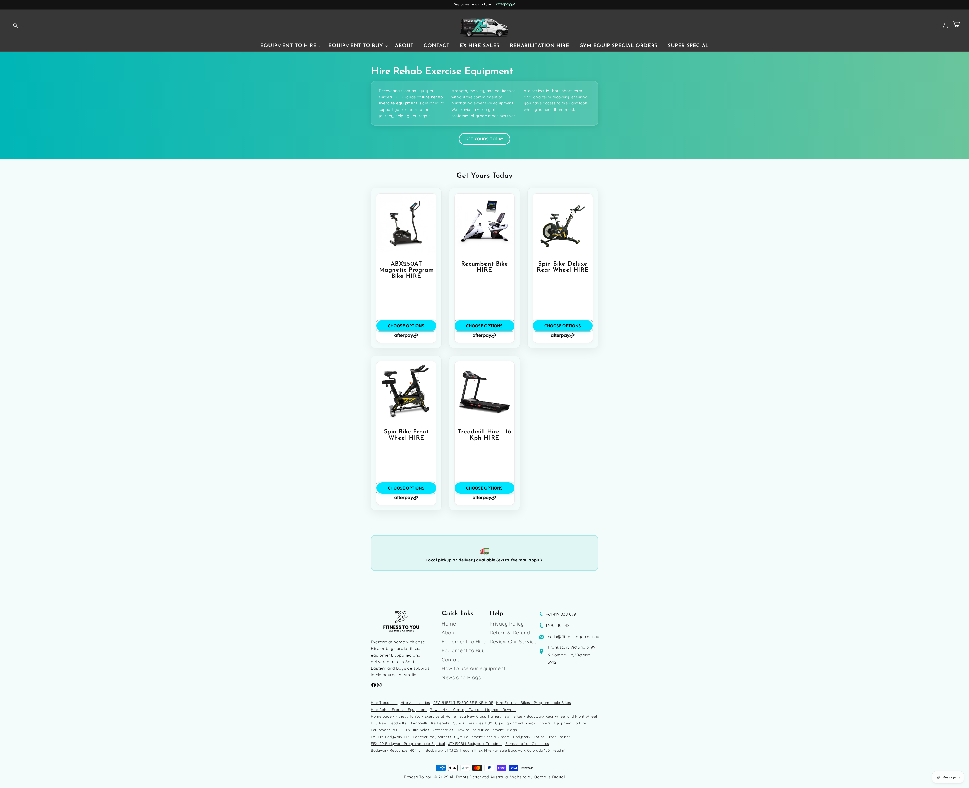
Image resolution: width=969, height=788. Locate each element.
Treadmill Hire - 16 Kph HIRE (484, 435)
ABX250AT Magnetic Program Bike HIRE (406, 270)
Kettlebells (440, 723)
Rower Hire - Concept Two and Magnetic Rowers (473, 709)
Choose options (406, 325)
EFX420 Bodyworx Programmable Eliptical (408, 743)
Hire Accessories (415, 702)
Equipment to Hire (464, 641)
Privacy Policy (507, 624)
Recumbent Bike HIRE (484, 267)
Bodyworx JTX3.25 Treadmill (451, 750)
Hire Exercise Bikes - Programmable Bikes (533, 702)
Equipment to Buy (463, 650)
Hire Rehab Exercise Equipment (399, 709)
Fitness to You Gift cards (527, 743)
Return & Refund (510, 632)
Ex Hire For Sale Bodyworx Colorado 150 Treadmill (523, 750)
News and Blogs (461, 677)
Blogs (512, 730)
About (449, 632)
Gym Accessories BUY (472, 723)
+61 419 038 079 (561, 614)
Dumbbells (418, 723)
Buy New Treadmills (388, 723)
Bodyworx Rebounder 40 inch (397, 750)
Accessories (442, 730)
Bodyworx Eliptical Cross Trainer (541, 737)
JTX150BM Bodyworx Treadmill (475, 743)
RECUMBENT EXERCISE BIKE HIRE (463, 702)
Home (449, 624)
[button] (15, 25)
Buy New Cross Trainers (480, 716)
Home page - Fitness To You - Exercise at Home (413, 716)
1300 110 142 (557, 625)
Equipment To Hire (570, 723)
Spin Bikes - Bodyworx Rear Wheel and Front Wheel (551, 716)
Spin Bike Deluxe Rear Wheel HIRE (563, 267)
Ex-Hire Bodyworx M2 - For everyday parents (411, 737)
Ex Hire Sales (417, 730)
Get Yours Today (484, 138)
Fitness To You (418, 776)
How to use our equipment (474, 668)
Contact (451, 659)
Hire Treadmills (384, 702)
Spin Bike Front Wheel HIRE (406, 435)
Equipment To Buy (387, 730)
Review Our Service (513, 641)
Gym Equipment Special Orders (523, 723)
